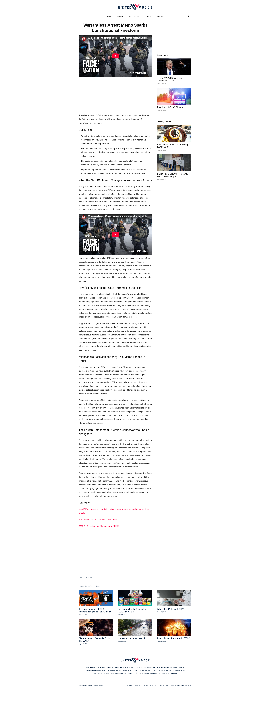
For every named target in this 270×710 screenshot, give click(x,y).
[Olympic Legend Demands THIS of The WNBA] (96, 627)
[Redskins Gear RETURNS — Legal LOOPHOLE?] (174, 133)
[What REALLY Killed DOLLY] (174, 598)
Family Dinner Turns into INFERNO (173, 638)
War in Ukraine (133, 16)
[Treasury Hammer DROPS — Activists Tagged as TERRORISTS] (96, 598)
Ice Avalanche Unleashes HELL (133, 638)
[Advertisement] (115, 95)
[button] (188, 16)
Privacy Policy (154, 685)
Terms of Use (164, 685)
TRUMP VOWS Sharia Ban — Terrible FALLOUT (171, 79)
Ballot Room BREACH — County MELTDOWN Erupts (172, 175)
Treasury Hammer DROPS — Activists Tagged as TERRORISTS (95, 610)
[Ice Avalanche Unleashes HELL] (135, 627)
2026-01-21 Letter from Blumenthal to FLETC (99, 525)
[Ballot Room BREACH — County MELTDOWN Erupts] (174, 162)
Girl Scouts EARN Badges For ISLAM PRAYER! (132, 610)
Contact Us (137, 685)
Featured (119, 16)
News (109, 16)
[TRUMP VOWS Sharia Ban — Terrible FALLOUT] (174, 66)
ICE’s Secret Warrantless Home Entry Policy (99, 519)
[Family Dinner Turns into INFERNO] (174, 627)
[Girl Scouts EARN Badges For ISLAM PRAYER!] (135, 598)
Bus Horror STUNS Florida (170, 107)
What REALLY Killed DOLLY (170, 609)
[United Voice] (135, 7)
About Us (160, 16)
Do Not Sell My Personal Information (180, 685)
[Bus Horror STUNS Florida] (174, 96)
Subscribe (147, 16)
